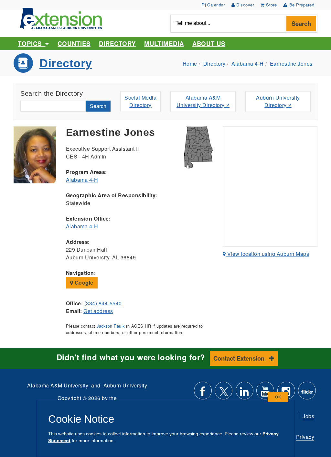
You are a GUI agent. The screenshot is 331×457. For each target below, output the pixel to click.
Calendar (216, 5)
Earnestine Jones (291, 63)
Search (301, 23)
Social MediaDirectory (140, 101)
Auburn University (125, 385)
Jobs (308, 416)
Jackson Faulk (111, 326)
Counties (74, 43)
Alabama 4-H (247, 63)
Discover (245, 5)
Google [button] (83, 282)
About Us (208, 43)
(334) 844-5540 (103, 303)
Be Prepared (302, 5)
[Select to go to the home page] (61, 17)
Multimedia (164, 43)
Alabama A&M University (57, 385)
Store (271, 5)
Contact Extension (239, 358)
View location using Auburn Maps (267, 253)
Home (190, 63)
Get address (98, 311)
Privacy (305, 437)
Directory (117, 43)
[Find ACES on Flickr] (307, 393)
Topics (31, 43)
